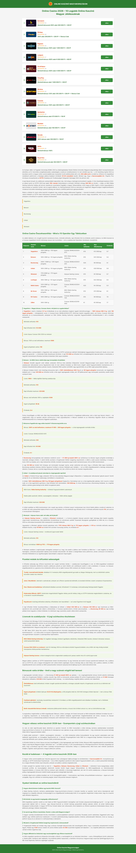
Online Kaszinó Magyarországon (68, 847)
